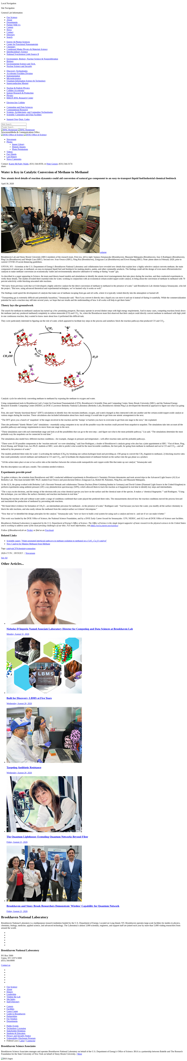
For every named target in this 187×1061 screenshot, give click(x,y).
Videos (10, 152)
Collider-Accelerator (15, 90)
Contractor (30, 1041)
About (9, 20)
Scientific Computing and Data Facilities (24, 114)
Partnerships (12, 1016)
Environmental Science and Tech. (21, 64)
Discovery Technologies (17, 71)
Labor (22, 1041)
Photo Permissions (20, 149)
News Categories (14, 159)
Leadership (11, 994)
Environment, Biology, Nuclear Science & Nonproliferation (32, 59)
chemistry (22, 548)
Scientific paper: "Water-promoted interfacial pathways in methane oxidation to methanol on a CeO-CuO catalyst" (57, 541)
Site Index (11, 999)
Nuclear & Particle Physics (18, 88)
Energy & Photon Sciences (18, 42)
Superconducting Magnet (17, 83)
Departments (12, 22)
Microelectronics (14, 78)
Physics (10, 95)
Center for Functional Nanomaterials (22, 44)
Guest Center (12, 1011)
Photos (9, 142)
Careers (10, 27)
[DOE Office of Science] (24, 135)
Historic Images (19, 147)
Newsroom (11, 139)
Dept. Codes (24, 119)
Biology (10, 61)
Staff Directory (13, 1002)
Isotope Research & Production (20, 93)
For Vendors (12, 1019)
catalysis (10, 548)
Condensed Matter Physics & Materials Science (27, 49)
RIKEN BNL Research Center (20, 98)
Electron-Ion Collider (16, 102)
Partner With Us (13, 25)
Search (9, 37)
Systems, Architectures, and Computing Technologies (30, 112)
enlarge (103, 252)
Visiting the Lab (13, 997)
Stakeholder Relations (16, 1031)
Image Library (18, 144)
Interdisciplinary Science (17, 52)
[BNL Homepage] (18, 130)
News (9, 30)
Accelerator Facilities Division (20, 73)
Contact (10, 32)
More (79, 1054)
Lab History (12, 157)
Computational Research (17, 110)
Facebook (49, 530)
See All (4, 558)
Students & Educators (16, 1033)
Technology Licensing (16, 1028)
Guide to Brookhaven (16, 1014)
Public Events (12, 1026)
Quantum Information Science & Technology (26, 81)
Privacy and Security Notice (19, 1036)
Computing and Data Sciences (20, 107)
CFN (16, 548)
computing (30, 548)
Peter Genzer (52, 164)
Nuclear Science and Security (19, 66)
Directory (11, 35)
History (10, 992)
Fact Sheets (11, 154)
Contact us (5, 965)
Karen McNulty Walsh (18, 164)
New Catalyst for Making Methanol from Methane (28, 544)
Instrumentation (13, 76)
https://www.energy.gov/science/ (104, 525)
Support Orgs (12, 119)
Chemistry (11, 47)
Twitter (30, 530)
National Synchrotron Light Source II (23, 54)
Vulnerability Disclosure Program (21, 1038)
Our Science (12, 17)
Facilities (10, 1009)
